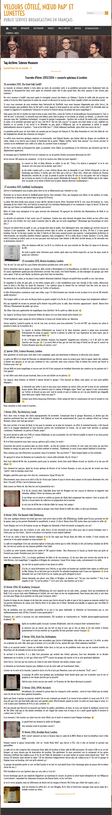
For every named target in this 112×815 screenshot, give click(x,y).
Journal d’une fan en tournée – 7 (18, 68)
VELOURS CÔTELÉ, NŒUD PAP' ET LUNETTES (39, 10)
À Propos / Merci (12, 33)
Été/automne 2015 (56, 71)
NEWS (15, 28)
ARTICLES (78, 28)
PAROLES (51, 28)
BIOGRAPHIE (25, 28)
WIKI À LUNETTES (64, 28)
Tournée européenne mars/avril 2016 (65, 794)
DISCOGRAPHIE (39, 28)
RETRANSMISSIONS (92, 28)
